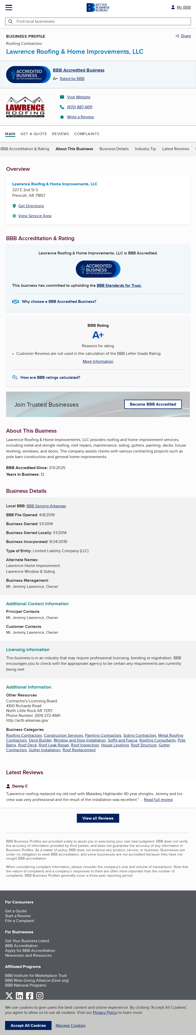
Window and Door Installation (80, 740)
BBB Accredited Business (78, 70)
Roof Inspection (85, 745)
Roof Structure (144, 745)
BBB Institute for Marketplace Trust (36, 975)
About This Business (74, 149)
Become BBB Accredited (153, 404)
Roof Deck (27, 745)
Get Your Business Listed (27, 941)
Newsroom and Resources (28, 955)
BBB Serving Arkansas (46, 506)
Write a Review (80, 116)
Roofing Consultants (157, 740)
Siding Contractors (139, 735)
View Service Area (34, 215)
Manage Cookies (70, 1025)
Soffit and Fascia (122, 740)
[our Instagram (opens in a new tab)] (40, 998)
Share (186, 36)
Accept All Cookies (28, 1025)
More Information (98, 361)
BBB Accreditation (21, 946)
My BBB (184, 7)
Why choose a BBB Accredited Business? (59, 301)
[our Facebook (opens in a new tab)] (30, 998)
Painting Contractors (103, 735)
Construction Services (63, 735)
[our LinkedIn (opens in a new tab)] (19, 998)
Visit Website (78, 97)
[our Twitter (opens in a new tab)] (9, 998)
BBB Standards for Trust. (119, 285)
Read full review (158, 800)
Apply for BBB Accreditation (30, 950)
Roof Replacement (79, 750)
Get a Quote (33, 133)
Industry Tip (145, 149)
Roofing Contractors (24, 735)
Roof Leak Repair (54, 745)
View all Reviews (98, 818)
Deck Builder (40, 740)
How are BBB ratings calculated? (50, 377)
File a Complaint (19, 921)
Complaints (87, 133)
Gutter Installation (44, 750)
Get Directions (31, 205)
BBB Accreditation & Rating (25, 149)
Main (10, 134)
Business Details (114, 149)
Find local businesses (36, 21)
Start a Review (18, 916)
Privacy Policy (105, 1012)
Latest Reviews (175, 149)
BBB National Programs (25, 985)
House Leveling (115, 745)
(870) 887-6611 (79, 107)
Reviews (60, 133)
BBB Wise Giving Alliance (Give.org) (37, 980)
